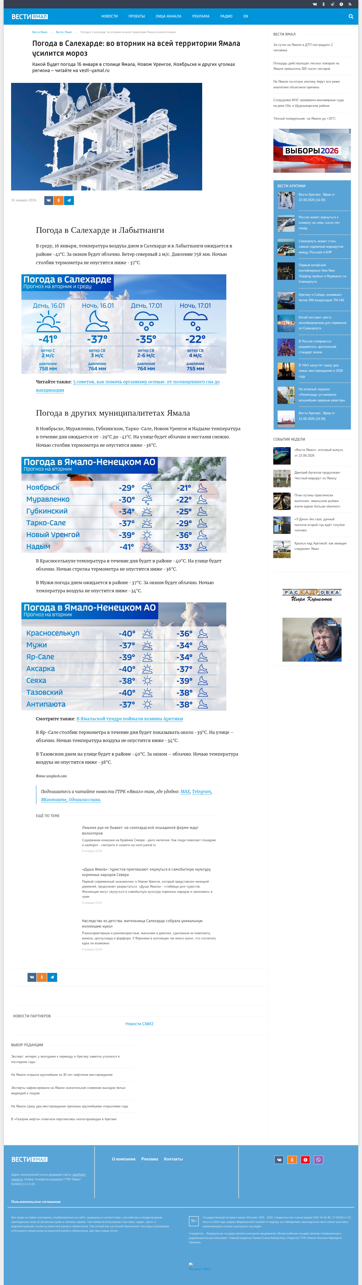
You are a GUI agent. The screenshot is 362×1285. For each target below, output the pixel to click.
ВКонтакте (53, 799)
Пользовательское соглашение (36, 1202)
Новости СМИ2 (139, 1024)
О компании (123, 1159)
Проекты (137, 17)
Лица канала (168, 17)
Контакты (173, 1159)
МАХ (185, 791)
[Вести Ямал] (30, 17)
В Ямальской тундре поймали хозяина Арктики (130, 719)
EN (246, 17)
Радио (226, 17)
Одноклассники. (85, 799)
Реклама (201, 17)
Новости (109, 17)
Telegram (201, 791)
